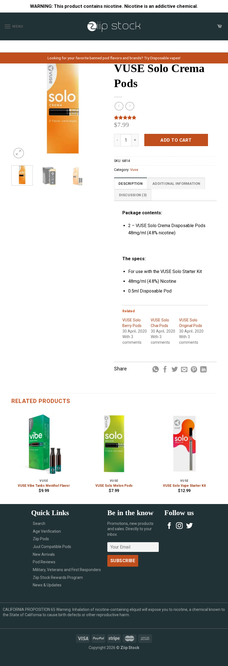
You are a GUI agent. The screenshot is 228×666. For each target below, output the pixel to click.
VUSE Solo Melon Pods (114, 486)
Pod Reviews (44, 562)
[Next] (105, 108)
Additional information (176, 183)
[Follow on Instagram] (179, 526)
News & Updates (47, 585)
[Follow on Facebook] (169, 526)
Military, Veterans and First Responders (67, 569)
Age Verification (47, 531)
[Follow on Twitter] (189, 526)
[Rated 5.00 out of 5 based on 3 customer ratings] (165, 117)
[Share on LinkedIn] (203, 369)
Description (130, 183)
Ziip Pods (41, 539)
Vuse (134, 170)
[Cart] (219, 26)
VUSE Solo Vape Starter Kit (184, 486)
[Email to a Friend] (184, 369)
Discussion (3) (133, 195)
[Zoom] (18, 153)
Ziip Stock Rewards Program (58, 577)
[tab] (130, 183)
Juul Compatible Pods (52, 546)
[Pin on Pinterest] (194, 369)
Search (39, 523)
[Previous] (20, 108)
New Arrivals (44, 554)
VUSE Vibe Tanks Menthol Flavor (44, 486)
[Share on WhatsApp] (155, 369)
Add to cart (176, 140)
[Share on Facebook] (165, 369)
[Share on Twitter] (175, 369)
